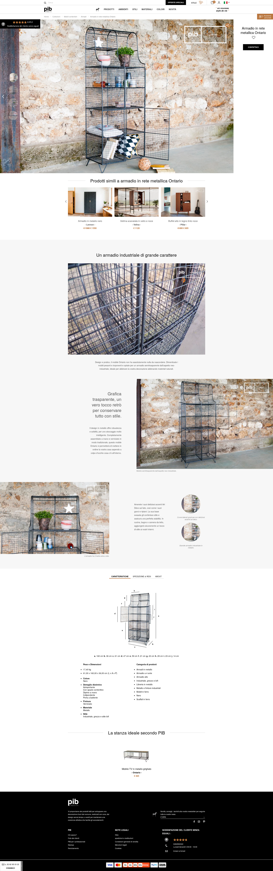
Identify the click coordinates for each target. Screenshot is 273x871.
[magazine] (98, 9)
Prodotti (109, 9)
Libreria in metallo (144, 684)
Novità (172, 9)
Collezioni (56, 16)
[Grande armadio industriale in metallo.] (190, 532)
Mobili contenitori (70, 16)
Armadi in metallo (144, 669)
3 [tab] (13, 102)
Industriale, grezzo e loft (147, 680)
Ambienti (123, 9)
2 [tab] (13, 90)
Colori (161, 9)
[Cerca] (45, 3)
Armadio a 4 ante (144, 673)
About (158, 576)
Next (230, 96)
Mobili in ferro (142, 691)
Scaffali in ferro (143, 699)
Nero (138, 695)
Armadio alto (142, 676)
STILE (194, 2)
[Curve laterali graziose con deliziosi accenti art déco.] (190, 503)
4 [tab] (13, 115)
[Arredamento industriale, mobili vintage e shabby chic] (50, 9)
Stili (134, 9)
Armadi (83, 16)
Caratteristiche (120, 576)
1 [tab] (13, 77)
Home (46, 16)
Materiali (147, 9)
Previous (3, 96)
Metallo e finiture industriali (148, 688)
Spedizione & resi (142, 576)
